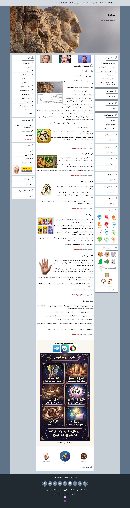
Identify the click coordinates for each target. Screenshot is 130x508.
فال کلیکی (112, 179)
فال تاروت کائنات (27, 70)
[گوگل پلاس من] (55, 483)
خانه (116, 2)
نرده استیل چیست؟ (27, 131)
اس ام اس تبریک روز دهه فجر (107, 63)
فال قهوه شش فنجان (110, 128)
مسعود (111, 14)
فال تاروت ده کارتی (27, 98)
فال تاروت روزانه (27, 63)
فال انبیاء (113, 108)
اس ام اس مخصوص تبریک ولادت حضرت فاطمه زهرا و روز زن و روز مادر (107, 83)
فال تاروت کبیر (28, 67)
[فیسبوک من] (75, 483)
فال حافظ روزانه (64, 170)
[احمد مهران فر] (84, 59)
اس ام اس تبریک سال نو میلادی (107, 67)
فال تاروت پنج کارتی (26, 86)
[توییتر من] (60, 483)
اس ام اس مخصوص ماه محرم (108, 70)
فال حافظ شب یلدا (27, 158)
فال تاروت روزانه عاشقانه (25, 105)
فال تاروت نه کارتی (27, 94)
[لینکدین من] (45, 483)
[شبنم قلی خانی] (46, 59)
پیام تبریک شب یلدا (27, 162)
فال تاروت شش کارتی (26, 90)
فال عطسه (29, 184)
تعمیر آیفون (29, 135)
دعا (114, 167)
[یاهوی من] (85, 483)
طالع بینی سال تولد (110, 289)
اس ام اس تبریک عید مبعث (108, 74)
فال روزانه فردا (28, 196)
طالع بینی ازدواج (111, 152)
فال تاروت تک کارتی (27, 74)
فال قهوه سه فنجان (110, 124)
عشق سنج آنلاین (111, 191)
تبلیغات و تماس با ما (62, 2)
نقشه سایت (57, 494)
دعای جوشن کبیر (111, 164)
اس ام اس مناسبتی (74, 2)
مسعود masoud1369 (81, 66)
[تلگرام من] (80, 483)
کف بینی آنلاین (87, 289)
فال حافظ (110, 2)
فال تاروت (102, 2)
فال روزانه (94, 2)
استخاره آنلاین (85, 2)
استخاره (91, 143)
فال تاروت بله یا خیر (27, 109)
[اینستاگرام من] (70, 483)
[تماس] (65, 483)
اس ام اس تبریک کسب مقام (108, 78)
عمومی (83, 467)
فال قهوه (113, 120)
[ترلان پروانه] (65, 59)
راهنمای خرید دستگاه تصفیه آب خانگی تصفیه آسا (24, 126)
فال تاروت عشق (27, 101)
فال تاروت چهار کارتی (26, 82)
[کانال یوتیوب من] (50, 483)
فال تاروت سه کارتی (26, 78)
